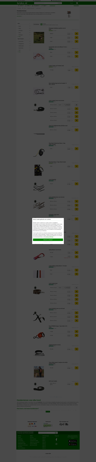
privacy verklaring (49, 236)
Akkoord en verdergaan (48, 239)
